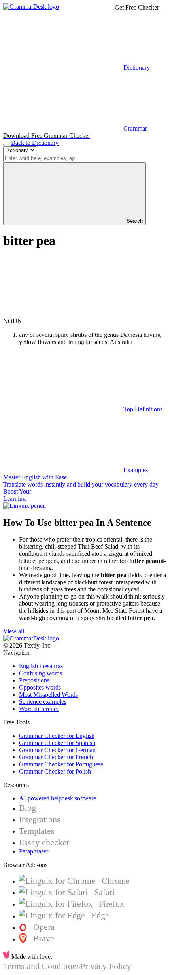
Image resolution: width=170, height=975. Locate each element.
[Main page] (31, 6)
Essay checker (44, 842)
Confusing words (40, 673)
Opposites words (40, 687)
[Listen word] (62, 314)
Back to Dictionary (35, 142)
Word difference (39, 708)
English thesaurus (41, 666)
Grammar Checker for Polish (55, 771)
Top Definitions (142, 409)
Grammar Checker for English (56, 735)
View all (13, 631)
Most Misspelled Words (48, 694)
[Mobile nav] (6, 145)
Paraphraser (33, 851)
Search (134, 221)
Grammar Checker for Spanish (57, 742)
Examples (135, 470)
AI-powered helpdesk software (57, 798)
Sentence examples (42, 701)
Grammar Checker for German (57, 750)
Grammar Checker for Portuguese (61, 764)
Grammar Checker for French (56, 757)
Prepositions (34, 680)
